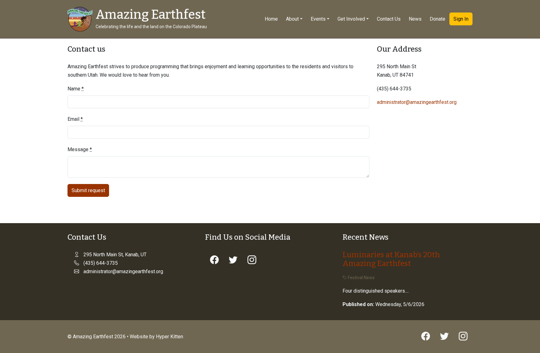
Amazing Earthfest (151, 14)
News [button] (415, 19)
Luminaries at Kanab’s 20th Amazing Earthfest (391, 259)
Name (76, 89)
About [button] (292, 19)
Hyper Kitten (169, 337)
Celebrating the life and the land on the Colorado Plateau (151, 26)
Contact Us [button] (389, 19)
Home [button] (271, 19)
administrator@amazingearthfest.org (417, 102)
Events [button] (318, 19)
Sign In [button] (460, 19)
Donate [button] (437, 19)
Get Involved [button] (351, 19)
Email (75, 119)
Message (80, 149)
